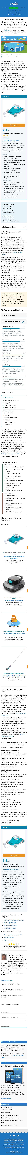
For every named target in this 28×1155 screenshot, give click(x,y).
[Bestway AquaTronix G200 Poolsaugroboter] (14, 111)
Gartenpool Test (9, 937)
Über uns (20, 1139)
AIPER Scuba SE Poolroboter (14, 600)
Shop (10, 1140)
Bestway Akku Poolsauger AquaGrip (14, 676)
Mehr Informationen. (16, 1149)
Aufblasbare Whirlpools (8, 1110)
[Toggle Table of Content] (23, 227)
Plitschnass (6, 30)
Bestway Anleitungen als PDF (10, 454)
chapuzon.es (9, 1152)
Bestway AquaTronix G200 (11, 141)
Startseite (4, 8)
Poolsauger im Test (10, 923)
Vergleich (14, 1140)
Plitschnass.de (13, 1139)
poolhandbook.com (17, 1152)
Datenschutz (21, 1142)
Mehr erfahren (6, 1098)
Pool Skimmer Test (10, 928)
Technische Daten (9, 315)
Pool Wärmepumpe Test (8, 1125)
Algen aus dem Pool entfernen (10, 1115)
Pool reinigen (5, 1112)
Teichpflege (20, 1140)
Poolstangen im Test (10, 925)
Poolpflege (23, 8)
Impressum (13, 1142)
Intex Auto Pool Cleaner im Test (13, 920)
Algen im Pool (8, 940)
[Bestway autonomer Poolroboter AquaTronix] (13, 539)
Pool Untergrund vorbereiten (10, 1118)
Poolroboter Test (6, 1107)
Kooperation (7, 1142)
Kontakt (6, 1140)
